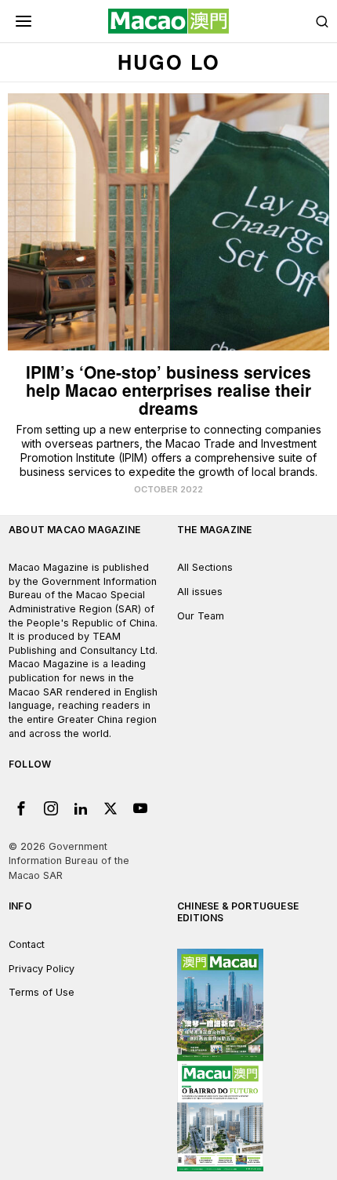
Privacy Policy (41, 969)
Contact (27, 944)
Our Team (200, 616)
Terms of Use (41, 992)
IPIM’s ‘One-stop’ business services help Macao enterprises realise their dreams (168, 390)
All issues (200, 591)
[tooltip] (21, 808)
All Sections (205, 567)
